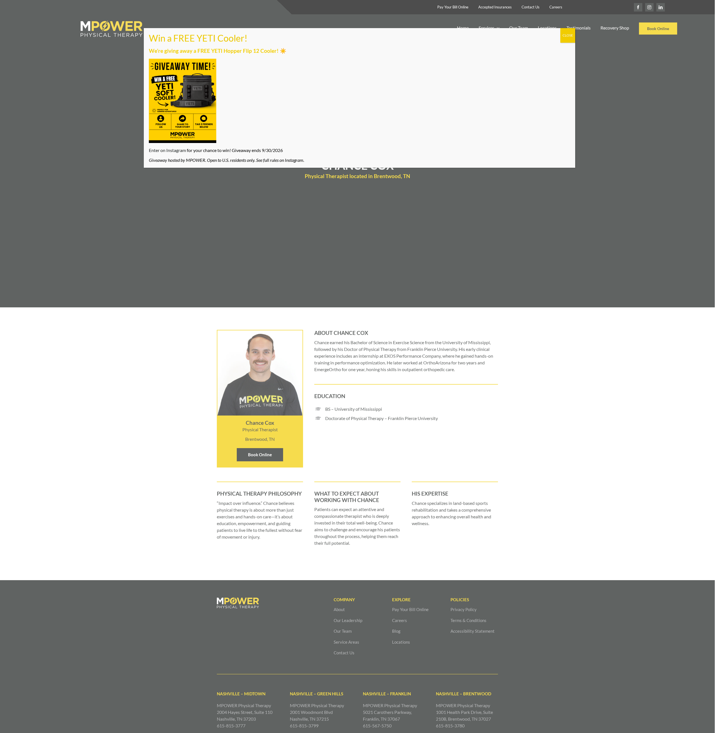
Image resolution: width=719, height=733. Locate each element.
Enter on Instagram (167, 150)
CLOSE (568, 35)
